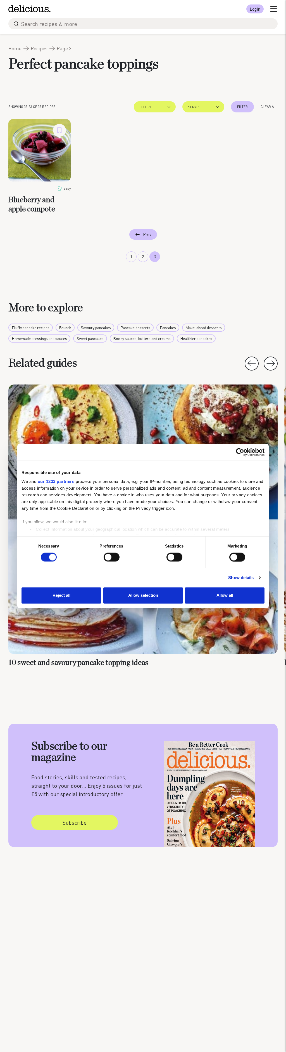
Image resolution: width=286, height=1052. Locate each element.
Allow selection (143, 595)
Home (15, 48)
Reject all (61, 595)
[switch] (112, 557)
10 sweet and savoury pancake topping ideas (78, 663)
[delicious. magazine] (29, 8)
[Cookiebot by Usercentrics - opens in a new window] (240, 452)
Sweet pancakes (90, 338)
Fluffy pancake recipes (30, 327)
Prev (147, 234)
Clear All (269, 107)
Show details (241, 577)
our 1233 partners (56, 481)
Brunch (65, 327)
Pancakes (168, 327)
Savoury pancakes (96, 327)
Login (255, 9)
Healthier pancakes (196, 338)
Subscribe (74, 822)
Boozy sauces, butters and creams (142, 338)
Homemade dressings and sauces (39, 338)
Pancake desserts (135, 327)
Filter (242, 107)
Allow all (224, 595)
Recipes (39, 48)
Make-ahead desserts (203, 327)
